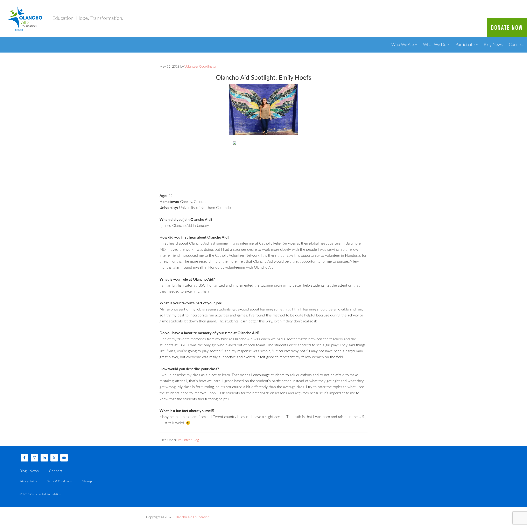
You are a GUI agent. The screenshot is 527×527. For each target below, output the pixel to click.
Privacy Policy (28, 481)
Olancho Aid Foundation (24, 18)
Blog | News (29, 471)
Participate (466, 45)
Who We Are (403, 45)
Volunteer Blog (188, 440)
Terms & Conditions (59, 481)
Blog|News (493, 45)
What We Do (435, 45)
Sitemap (87, 481)
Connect (516, 45)
